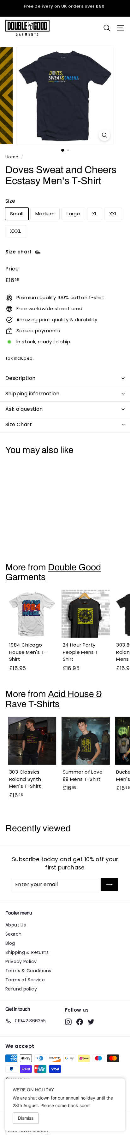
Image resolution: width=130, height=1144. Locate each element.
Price (12, 268)
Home (12, 157)
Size (10, 201)
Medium (45, 213)
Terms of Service (25, 980)
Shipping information (32, 393)
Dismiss (25, 1118)
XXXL (15, 231)
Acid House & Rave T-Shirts (53, 699)
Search (13, 934)
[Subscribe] (109, 884)
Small (16, 213)
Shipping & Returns (27, 952)
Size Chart (18, 424)
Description (20, 378)
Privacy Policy (21, 961)
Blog (10, 943)
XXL (113, 213)
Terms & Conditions (28, 970)
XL (94, 213)
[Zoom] (104, 135)
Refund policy (21, 989)
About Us (15, 925)
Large (73, 213)
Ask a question (24, 409)
